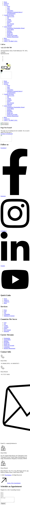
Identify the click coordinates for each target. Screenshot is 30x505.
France (8, 22)
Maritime (9, 31)
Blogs (5, 38)
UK (8, 18)
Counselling (10, 10)
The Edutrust (8, 475)
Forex (8, 6)
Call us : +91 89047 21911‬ (11, 41)
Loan (8, 7)
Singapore (9, 25)
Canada (9, 19)
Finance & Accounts (12, 35)
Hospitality (10, 32)
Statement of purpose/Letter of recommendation (14, 12)
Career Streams (8, 26)
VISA (8, 9)
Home (5, 2)
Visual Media (10, 29)
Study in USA (10, 16)
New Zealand (10, 23)
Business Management (12, 37)
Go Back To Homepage (7, 133)
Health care (10, 34)
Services (6, 5)
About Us (6, 3)
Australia (9, 21)
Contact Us (7, 39)
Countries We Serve (9, 15)
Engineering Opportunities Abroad (15, 28)
